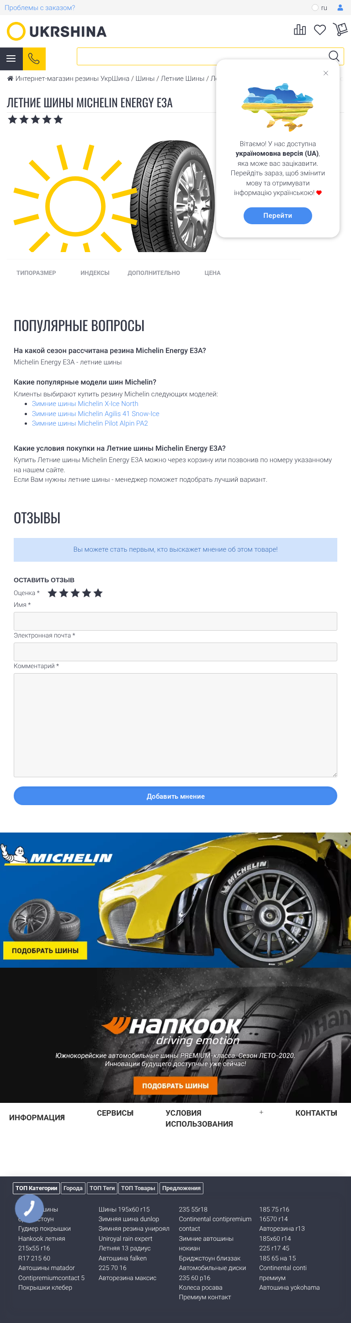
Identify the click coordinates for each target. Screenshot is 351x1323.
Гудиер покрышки (44, 1229)
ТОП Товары (138, 1188)
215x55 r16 (34, 1248)
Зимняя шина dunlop (129, 1219)
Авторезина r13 (282, 1229)
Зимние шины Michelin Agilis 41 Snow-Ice (96, 414)
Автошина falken (123, 1258)
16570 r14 (273, 1219)
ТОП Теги (102, 1188)
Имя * (22, 605)
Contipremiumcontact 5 (51, 1278)
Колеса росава (201, 1287)
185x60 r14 (275, 1239)
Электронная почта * (44, 635)
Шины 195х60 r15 (124, 1209)
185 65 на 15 (277, 1258)
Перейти (277, 215)
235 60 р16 (195, 1278)
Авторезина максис (128, 1278)
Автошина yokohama (289, 1287)
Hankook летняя (41, 1239)
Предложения (181, 1188)
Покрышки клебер (45, 1287)
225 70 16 (113, 1268)
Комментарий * (36, 666)
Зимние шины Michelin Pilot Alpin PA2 (90, 423)
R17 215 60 (34, 1258)
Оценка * (27, 593)
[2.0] (58, 593)
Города (73, 1188)
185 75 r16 (274, 1209)
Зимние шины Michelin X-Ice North (85, 404)
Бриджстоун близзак (210, 1258)
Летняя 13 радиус (125, 1248)
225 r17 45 (274, 1248)
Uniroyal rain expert (126, 1239)
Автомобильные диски (212, 1268)
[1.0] (52, 593)
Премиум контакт (205, 1297)
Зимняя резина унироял (134, 1229)
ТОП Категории (36, 1188)
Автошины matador (46, 1268)
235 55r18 (193, 1209)
